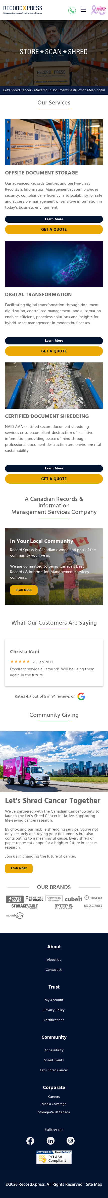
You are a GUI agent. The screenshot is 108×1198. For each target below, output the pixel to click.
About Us (54, 960)
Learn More (54, 219)
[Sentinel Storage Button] (34, 898)
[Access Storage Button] (15, 898)
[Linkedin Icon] (53, 1142)
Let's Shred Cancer (54, 1070)
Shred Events (54, 1060)
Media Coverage (54, 1104)
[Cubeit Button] (73, 898)
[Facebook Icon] (32, 1142)
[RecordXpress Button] (93, 906)
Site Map (94, 1184)
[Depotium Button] (54, 898)
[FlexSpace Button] (93, 898)
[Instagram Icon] (73, 1142)
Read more (24, 590)
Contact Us (54, 970)
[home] (23, 10)
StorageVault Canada (54, 1112)
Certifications (54, 1020)
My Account (54, 1000)
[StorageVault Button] (25, 906)
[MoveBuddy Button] (15, 915)
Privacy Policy (54, 1010)
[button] (83, 10)
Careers (54, 1097)
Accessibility (53, 1050)
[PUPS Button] (64, 906)
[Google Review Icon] (84, 696)
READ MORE (19, 868)
